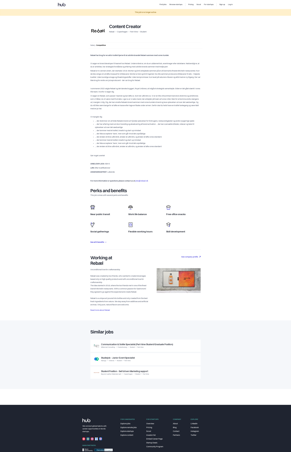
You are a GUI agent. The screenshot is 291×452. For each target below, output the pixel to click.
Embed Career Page (154, 439)
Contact (176, 431)
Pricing (149, 428)
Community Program (154, 447)
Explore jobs (125, 424)
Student (143, 32)
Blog (175, 428)
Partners (176, 435)
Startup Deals (151, 443)
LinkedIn (194, 424)
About (175, 424)
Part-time (134, 32)
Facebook (195, 428)
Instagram (195, 431)
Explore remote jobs (128, 428)
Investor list (151, 435)
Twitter (193, 435)
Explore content (126, 435)
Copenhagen (122, 32)
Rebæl (112, 32)
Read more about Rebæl (100, 310)
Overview (150, 424)
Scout (148, 431)
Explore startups (127, 431)
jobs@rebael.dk (141, 181)
